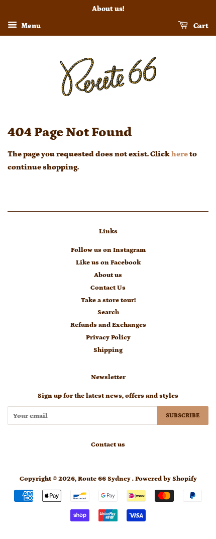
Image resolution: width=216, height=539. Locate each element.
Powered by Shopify (166, 478)
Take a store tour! (108, 300)
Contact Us (108, 287)
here (179, 154)
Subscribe (183, 415)
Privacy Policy (108, 337)
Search (108, 312)
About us (108, 275)
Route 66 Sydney (105, 478)
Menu (30, 26)
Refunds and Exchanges (108, 324)
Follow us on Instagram (108, 249)
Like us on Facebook (108, 262)
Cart (200, 26)
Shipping (108, 349)
